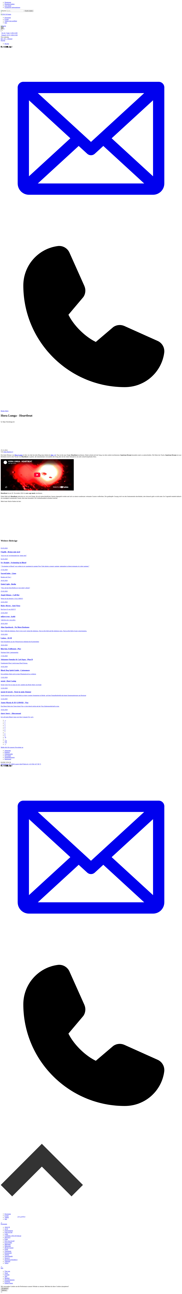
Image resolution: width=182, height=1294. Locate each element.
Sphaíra (7, 1254)
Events (7, 19)
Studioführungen (10, 757)
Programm (8, 17)
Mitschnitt (8, 1244)
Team (6, 1273)
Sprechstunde (9, 1256)
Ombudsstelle (9, 754)
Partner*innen (9, 1283)
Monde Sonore (9, 1248)
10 (5, 737)
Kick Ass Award (9, 1241)
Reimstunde (8, 1253)
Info (6, 23)
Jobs (6, 1276)
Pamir (6, 1249)
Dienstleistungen (10, 1280)
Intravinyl (7, 1237)
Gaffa (6, 1234)
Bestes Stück (4, 411)
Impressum (8, 759)
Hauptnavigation (10, 4)
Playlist (7, 44)
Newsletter (8, 756)
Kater (8, 33)
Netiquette (8, 750)
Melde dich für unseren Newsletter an (12, 747)
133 (6, 742)
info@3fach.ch (24, 764)
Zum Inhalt (8, 6)
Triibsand (7, 1261)
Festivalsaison (9, 1230)
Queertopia (8, 1251)
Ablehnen (4, 1290)
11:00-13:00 (13, 33)
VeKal (6, 1263)
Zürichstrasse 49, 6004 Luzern (10, 764)
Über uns (7, 1271)
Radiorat (7, 752)
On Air (3, 33)
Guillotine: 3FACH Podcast (13, 1236)
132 (6, 741)
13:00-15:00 (14, 35)
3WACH (7, 1227)
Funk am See (8, 1232)
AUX (8, 35)
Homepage (8, 2)
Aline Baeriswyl (8, 452)
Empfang (7, 1281)
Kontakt (7, 1274)
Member (7, 1278)
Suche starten (29, 11)
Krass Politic (8, 1242)
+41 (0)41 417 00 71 (35, 764)
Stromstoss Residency (11, 1259)
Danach (3, 35)
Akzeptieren (5, 1288)
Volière (11, 21)
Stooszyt (7, 1258)
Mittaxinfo (8, 1246)
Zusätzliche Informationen (12, 7)
